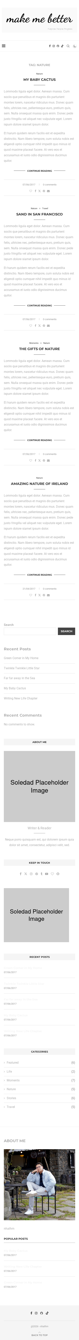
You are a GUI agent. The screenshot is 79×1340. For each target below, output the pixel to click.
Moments (41, 1080)
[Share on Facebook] (35, 191)
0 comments (50, 184)
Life (41, 1071)
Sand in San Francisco (39, 214)
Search (9, 625)
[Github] (58, 46)
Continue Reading (39, 170)
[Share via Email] (48, 191)
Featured (41, 1062)
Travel (41, 1107)
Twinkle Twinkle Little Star (22, 668)
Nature (41, 1089)
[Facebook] (50, 46)
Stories (41, 1098)
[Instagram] (54, 46)
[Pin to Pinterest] (44, 191)
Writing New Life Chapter (20, 698)
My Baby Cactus (39, 80)
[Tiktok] (62, 46)
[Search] (68, 46)
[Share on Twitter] (39, 191)
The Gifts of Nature (39, 349)
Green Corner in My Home (21, 658)
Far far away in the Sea (19, 678)
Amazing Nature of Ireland (39, 484)
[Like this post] (30, 191)
